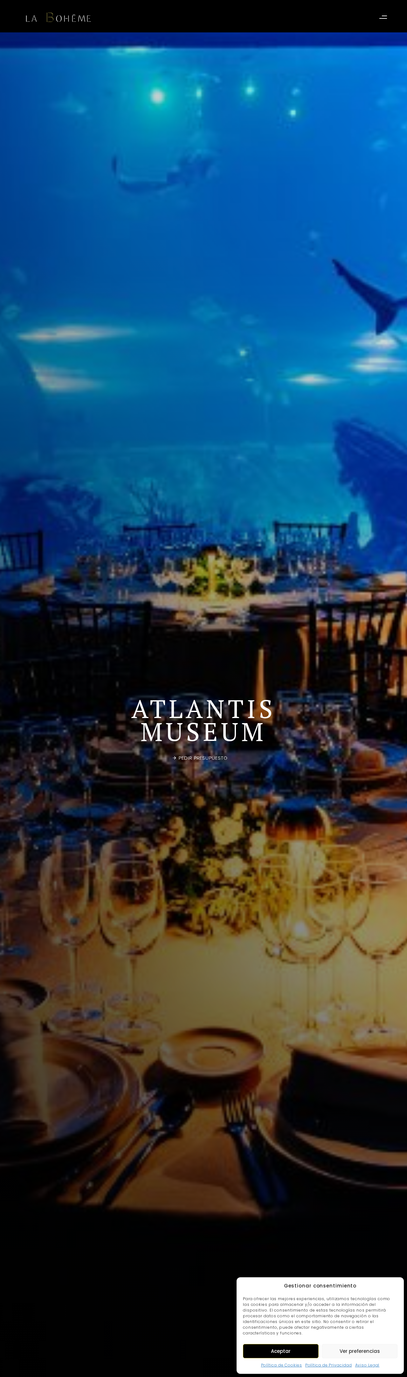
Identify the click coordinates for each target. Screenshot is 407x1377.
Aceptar (281, 1351)
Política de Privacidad (328, 1365)
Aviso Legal (367, 1365)
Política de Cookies (281, 1365)
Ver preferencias (360, 1351)
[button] (384, 17)
